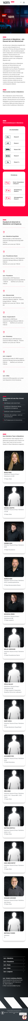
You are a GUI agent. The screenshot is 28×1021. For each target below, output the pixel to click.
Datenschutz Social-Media (13, 1012)
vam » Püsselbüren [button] (8, 961)
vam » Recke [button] (6, 965)
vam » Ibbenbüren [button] (8, 958)
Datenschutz (6, 1012)
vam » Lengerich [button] (8, 971)
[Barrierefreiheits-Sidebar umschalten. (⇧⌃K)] (2, 1012)
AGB (14, 1013)
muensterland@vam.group (13, 985)
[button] (23, 2)
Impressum (22, 1012)
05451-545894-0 (9, 983)
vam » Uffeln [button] (6, 968)
